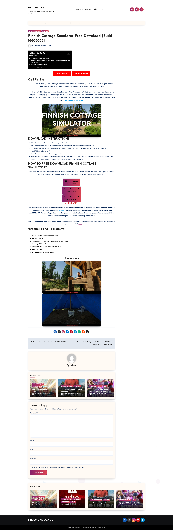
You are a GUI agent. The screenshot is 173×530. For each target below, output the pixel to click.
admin (36, 45)
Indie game (65, 501)
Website (33, 458)
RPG (104, 386)
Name (32, 440)
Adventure (76, 499)
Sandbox (45, 31)
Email (32, 449)
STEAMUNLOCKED (36, 8)
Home (78, 9)
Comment (34, 413)
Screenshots (38, 67)
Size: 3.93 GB (71, 190)
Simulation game (34, 31)
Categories (87, 9)
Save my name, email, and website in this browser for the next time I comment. (58, 467)
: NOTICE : (37, 62)
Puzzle (73, 501)
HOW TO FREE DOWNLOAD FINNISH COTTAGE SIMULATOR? (50, 60)
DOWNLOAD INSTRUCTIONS (40, 58)
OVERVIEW (33, 56)
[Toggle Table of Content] (68, 53)
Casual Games (37, 386)
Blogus (92, 527)
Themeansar (101, 527)
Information (98, 9)
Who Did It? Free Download (72, 505)
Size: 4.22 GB (71, 182)
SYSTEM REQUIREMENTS (39, 65)
